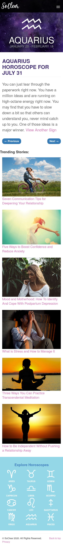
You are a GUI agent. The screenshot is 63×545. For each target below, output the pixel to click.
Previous (11, 141)
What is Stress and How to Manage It (28, 351)
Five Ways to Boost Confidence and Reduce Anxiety (27, 248)
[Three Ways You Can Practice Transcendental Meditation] (31, 374)
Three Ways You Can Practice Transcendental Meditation (23, 395)
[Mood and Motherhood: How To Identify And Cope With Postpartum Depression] (31, 277)
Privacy (6, 541)
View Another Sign (41, 129)
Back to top (55, 538)
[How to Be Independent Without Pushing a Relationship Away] (31, 424)
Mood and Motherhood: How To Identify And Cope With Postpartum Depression (30, 301)
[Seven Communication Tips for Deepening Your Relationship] (31, 176)
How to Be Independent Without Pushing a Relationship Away (31, 448)
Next (54, 141)
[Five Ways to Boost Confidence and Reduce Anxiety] (31, 227)
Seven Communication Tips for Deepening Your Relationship (24, 200)
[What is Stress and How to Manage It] (31, 329)
